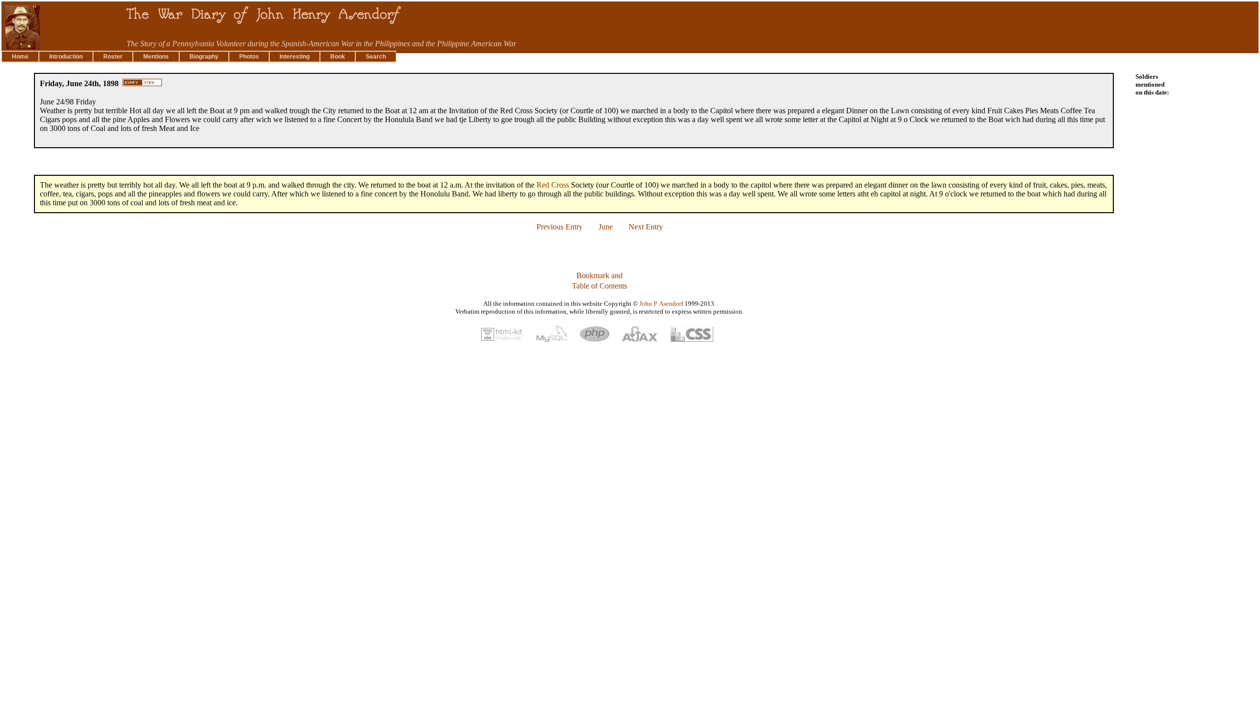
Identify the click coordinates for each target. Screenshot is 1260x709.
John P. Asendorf (661, 303)
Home (20, 56)
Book (337, 56)
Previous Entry (559, 227)
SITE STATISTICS (31, 384)
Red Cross (552, 185)
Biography (204, 56)
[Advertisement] (1217, 219)
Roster (113, 56)
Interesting (295, 56)
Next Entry (646, 227)
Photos (249, 56)
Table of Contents (599, 286)
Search (376, 56)
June (605, 227)
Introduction (66, 56)
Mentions (156, 56)
